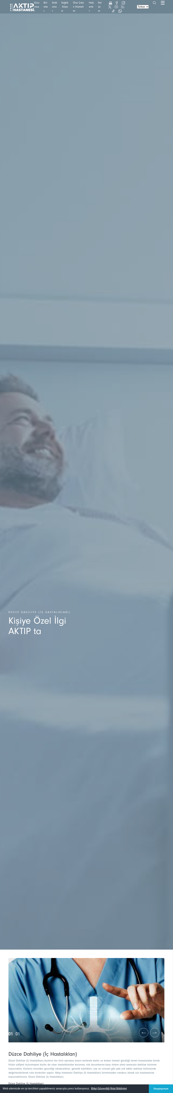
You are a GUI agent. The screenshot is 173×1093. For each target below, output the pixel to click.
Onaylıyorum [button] (161, 1088)
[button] (109, 1088)
